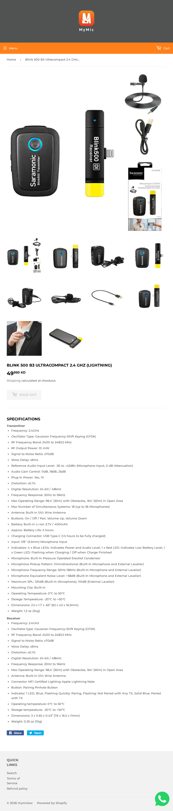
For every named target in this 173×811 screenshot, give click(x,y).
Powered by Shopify (52, 803)
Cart (166, 48)
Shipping (13, 380)
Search (12, 773)
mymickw (25, 803)
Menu (13, 48)
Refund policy (17, 788)
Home (11, 59)
